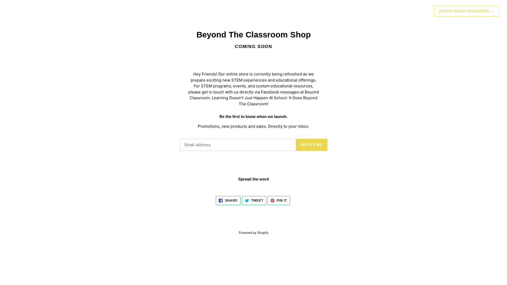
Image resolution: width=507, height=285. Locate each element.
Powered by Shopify (254, 233)
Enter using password (466, 11)
